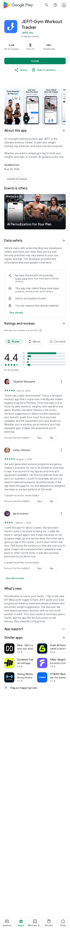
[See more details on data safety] (16, 312)
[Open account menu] (64, 5)
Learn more (21, 278)
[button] (33, 49)
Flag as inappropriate (20, 687)
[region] (35, 47)
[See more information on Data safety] (63, 240)
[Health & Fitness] (17, 179)
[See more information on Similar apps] (63, 637)
